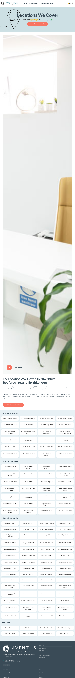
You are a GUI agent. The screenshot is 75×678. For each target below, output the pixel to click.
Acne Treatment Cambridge (28, 534)
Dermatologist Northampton (65, 534)
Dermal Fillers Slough (65, 633)
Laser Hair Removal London (10, 503)
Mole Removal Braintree (47, 585)
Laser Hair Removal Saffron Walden (10, 511)
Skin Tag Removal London (46, 574)
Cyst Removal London (28, 574)
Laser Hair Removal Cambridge (65, 474)
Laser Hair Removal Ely (46, 496)
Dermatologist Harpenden (10, 549)
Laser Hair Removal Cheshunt (28, 511)
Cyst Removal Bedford (28, 593)
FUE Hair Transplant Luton (65, 424)
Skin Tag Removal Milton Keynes (47, 556)
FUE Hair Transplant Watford (65, 418)
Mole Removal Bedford (28, 568)
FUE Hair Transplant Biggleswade (46, 432)
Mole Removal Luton (47, 568)
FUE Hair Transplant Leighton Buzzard (28, 432)
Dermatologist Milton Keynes (47, 523)
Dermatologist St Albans (47, 534)
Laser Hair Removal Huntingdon (10, 489)
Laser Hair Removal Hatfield (65, 510)
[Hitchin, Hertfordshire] (3, 660)
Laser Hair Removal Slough (10, 481)
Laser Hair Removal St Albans (47, 473)
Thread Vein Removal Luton (10, 607)
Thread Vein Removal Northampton (28, 608)
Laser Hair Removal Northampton (28, 496)
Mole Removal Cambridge (65, 529)
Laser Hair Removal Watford (28, 473)
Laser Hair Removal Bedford (65, 466)
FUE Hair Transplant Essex (46, 446)
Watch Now (17, 368)
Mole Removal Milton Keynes (47, 549)
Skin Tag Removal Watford (28, 562)
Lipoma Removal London (65, 574)
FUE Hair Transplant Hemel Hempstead (10, 425)
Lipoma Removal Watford (46, 615)
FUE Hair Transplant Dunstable (10, 432)
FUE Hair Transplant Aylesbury (46, 454)
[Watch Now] (9, 367)
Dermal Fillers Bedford (46, 633)
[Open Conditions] (48, 3)
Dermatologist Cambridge (10, 529)
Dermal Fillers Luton (10, 627)
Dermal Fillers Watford (28, 633)
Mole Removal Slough (46, 580)
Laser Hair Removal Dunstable (46, 467)
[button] (68, 3)
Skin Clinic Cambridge (28, 529)
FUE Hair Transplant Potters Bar (10, 439)
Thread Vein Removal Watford (28, 615)
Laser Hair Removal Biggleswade (46, 504)
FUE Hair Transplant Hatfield (65, 453)
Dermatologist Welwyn (28, 549)
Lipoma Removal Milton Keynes (10, 601)
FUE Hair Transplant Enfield (46, 439)
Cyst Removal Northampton (28, 555)
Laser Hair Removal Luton (10, 466)
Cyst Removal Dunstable (47, 593)
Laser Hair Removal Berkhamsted (46, 489)
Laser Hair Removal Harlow (64, 481)
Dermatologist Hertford (10, 542)
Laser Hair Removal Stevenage (28, 467)
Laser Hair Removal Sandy (65, 503)
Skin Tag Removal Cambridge (10, 535)
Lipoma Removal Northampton (65, 601)
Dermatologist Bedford (10, 523)
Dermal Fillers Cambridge (46, 627)
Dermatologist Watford (65, 523)
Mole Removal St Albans (10, 580)
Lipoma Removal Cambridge (28, 600)
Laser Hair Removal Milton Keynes (10, 474)
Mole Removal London (10, 574)
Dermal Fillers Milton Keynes (65, 627)
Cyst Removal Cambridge (46, 529)
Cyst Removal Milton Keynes (10, 555)
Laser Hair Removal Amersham (28, 504)
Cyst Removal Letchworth (65, 593)
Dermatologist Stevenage (65, 542)
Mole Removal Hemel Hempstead (10, 586)
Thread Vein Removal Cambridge (47, 608)
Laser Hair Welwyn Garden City (10, 496)
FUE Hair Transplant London (10, 453)
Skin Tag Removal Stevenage (65, 562)
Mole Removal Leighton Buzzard (65, 586)
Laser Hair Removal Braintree (28, 488)
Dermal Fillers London (10, 633)
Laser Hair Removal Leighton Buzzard (65, 489)
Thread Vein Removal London (10, 615)
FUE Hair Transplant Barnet (46, 418)
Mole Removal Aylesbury (28, 580)
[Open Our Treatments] (39, 3)
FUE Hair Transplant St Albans (10, 418)
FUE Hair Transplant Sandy (28, 453)
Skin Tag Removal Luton (46, 562)
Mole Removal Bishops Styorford (10, 593)
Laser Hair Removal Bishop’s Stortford (65, 496)
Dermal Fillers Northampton (28, 627)
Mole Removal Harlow (28, 585)
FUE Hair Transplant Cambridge (65, 439)
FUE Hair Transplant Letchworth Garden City (65, 432)
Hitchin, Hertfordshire (9, 660)
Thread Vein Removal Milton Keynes (65, 608)
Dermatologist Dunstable (46, 542)
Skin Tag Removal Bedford (10, 562)
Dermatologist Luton (28, 523)
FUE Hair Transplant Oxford (64, 446)
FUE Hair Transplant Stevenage (28, 425)
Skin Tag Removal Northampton (65, 556)
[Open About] (55, 3)
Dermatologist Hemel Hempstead (28, 543)
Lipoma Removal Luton (46, 600)
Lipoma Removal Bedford (65, 615)
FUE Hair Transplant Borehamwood (28, 439)
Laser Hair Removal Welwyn (46, 510)
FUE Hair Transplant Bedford (28, 418)
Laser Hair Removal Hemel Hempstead (46, 482)
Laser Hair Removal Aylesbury (28, 482)
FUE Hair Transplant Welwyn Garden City (46, 425)
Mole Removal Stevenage (65, 568)
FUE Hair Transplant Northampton (10, 447)
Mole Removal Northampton (65, 549)
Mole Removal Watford (10, 568)
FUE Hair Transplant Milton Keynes (28, 447)
